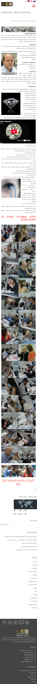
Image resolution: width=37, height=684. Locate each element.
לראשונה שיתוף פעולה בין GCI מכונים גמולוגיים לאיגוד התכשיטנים (21, 537)
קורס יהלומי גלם (32, 673)
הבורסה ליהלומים (33, 571)
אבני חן (35, 562)
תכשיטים (35, 608)
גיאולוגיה (35, 565)
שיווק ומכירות (34, 601)
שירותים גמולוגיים (33, 604)
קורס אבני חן (33, 675)
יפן (13, 514)
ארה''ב (23, 514)
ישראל (23, 510)
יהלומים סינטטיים (33, 585)
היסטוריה (35, 575)
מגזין (36, 591)
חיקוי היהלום (34, 578)
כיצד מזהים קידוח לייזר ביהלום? (29, 543)
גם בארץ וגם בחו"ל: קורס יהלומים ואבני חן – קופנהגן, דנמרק (22, 540)
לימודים (35, 588)
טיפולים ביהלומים (33, 581)
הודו (19, 510)
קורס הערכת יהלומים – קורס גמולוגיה (28, 670)
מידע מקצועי (34, 598)
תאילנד (18, 514)
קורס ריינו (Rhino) (32, 677)
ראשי (28, 21)
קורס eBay (33, 679)
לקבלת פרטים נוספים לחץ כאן (18, 482)
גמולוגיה (35, 568)
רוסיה (13, 510)
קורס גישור (33, 681)
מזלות (35, 594)
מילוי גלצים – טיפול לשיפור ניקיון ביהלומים (27, 550)
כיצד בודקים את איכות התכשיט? (29, 546)
